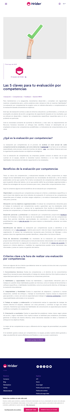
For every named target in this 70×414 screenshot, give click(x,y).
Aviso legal (39, 385)
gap (44, 149)
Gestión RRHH (37, 97)
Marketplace (7, 385)
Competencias (18, 97)
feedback (63, 215)
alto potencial (21, 230)
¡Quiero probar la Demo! (35, 340)
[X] (44, 366)
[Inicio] (34, 3)
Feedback (27, 97)
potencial (44, 147)
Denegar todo (31, 409)
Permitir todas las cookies (49, 409)
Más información (30, 405)
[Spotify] (47, 366)
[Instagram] (40, 366)
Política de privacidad (42, 388)
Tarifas (5, 388)
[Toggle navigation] (5, 4)
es (64, 4)
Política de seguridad (42, 393)
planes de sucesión (58, 243)
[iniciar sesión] (60, 4)
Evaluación (7, 97)
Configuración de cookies (13, 409)
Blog (4, 382)
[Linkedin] (37, 366)
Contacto (6, 379)
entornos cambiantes (53, 296)
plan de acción (24, 221)
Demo (38, 382)
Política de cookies (41, 390)
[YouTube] (50, 366)
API (37, 379)
